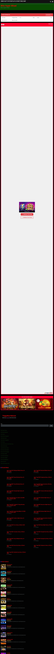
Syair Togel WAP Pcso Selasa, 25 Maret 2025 (16, 524)
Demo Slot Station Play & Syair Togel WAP (13, 1)
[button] (27, 207)
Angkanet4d (9, 605)
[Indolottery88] (3, 623)
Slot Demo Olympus (4, 455)
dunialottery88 (10, 639)
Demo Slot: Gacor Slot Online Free (7, 443)
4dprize (8, 598)
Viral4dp (8, 653)
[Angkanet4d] (3, 609)
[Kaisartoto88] (3, 589)
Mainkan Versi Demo (27, 217)
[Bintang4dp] (3, 630)
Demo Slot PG (3, 461)
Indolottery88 (9, 619)
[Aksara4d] (3, 650)
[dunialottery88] (3, 643)
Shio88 (8, 578)
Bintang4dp (9, 625)
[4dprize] (3, 603)
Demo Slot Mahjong (4, 459)
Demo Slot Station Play (5, 463)
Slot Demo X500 (4, 453)
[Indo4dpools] (3, 575)
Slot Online (3, 442)
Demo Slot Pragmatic (5, 436)
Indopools (9, 591)
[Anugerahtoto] (3, 637)
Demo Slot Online (4, 445)
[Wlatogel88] (3, 616)
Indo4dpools (9, 571)
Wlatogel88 (9, 612)
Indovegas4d (9, 564)
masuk (8, 417)
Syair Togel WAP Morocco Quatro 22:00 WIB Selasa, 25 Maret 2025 (15, 498)
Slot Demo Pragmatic (5, 440)
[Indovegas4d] (3, 569)
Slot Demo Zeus (4, 430)
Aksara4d (9, 646)
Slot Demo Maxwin (4, 432)
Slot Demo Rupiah (4, 457)
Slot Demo (3, 434)
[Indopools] (3, 596)
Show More (48, 14)
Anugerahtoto (9, 632)
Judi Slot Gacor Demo (5, 447)
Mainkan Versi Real (27, 214)
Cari (1, 423)
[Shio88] (3, 582)
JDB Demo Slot (3, 438)
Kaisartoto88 (9, 585)
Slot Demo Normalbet (5, 449)
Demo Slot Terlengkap (5, 451)
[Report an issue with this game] (2, 24)
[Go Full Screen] (3, 24)
